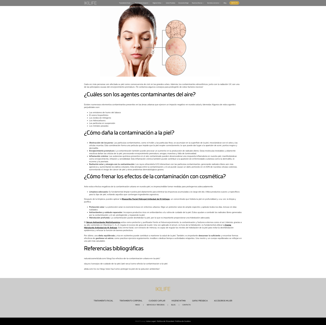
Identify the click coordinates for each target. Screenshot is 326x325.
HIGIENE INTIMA (179, 301)
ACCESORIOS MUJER (223, 301)
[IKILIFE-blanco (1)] (90, 1)
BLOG (173, 305)
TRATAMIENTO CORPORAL (131, 301)
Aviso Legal (151, 321)
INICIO (137, 305)
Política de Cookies (183, 321)
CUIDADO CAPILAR (157, 301)
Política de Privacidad (165, 321)
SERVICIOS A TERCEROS (156, 305)
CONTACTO (186, 305)
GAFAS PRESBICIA (200, 301)
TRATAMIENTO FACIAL (103, 301)
